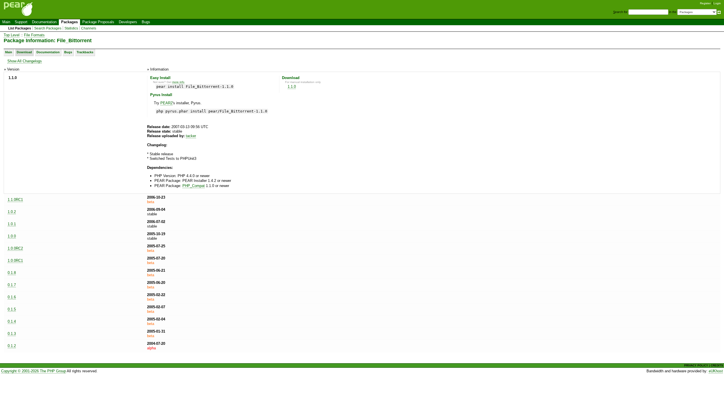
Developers (128, 22)
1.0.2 (12, 212)
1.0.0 (12, 236)
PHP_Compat (193, 186)
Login (717, 3)
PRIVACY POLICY (696, 365)
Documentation (44, 22)
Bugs (146, 22)
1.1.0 (292, 86)
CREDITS (717, 365)
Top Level (12, 35)
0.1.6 (12, 297)
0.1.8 (12, 273)
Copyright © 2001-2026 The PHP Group (33, 371)
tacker (191, 136)
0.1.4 (12, 321)
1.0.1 (12, 224)
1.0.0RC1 (15, 260)
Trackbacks (85, 52)
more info (178, 82)
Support (21, 22)
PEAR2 (166, 103)
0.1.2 (12, 346)
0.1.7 (12, 285)
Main (6, 22)
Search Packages (47, 28)
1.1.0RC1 (15, 199)
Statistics (71, 28)
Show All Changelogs (24, 61)
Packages (69, 22)
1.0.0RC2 (15, 248)
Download (24, 52)
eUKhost (716, 371)
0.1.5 (12, 309)
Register (705, 3)
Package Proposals (98, 22)
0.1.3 (12, 334)
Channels (88, 28)
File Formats (34, 35)
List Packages (19, 28)
